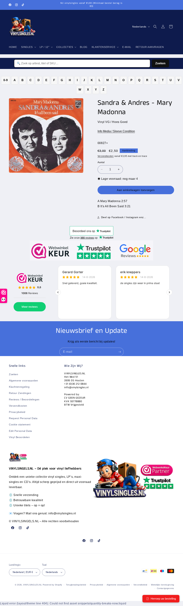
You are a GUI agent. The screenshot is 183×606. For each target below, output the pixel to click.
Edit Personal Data (20, 430)
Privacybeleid (17, 412)
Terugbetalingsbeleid (76, 585)
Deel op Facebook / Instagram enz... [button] (123, 217)
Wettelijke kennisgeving (162, 585)
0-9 (5, 80)
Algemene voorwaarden (23, 380)
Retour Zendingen (20, 393)
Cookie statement (20, 424)
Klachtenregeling (19, 386)
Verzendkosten (106, 156)
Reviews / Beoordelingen (24, 399)
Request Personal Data (23, 418)
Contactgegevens (165, 588)
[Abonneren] (119, 352)
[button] (28, 47)
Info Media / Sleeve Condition (116, 131)
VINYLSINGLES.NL (32, 585)
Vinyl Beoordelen (19, 437)
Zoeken (160, 63)
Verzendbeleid (140, 585)
